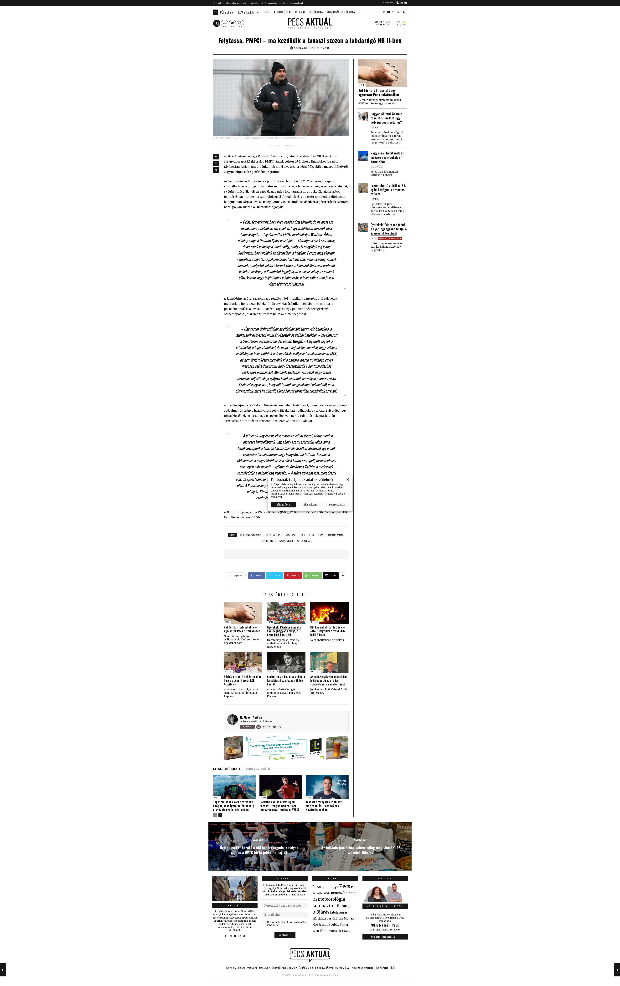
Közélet (270, 12)
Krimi (227, 622)
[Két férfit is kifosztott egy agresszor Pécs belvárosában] (243, 613)
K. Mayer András (251, 717)
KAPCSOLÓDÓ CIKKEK (227, 769)
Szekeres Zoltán (335, 535)
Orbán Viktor (339, 924)
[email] (393, 12)
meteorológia (331, 899)
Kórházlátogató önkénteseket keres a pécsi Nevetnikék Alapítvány (242, 680)
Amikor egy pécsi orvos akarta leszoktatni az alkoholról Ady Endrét (286, 680)
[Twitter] (216, 163)
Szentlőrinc (268, 541)
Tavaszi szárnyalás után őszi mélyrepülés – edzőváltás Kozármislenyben (324, 806)
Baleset (314, 622)
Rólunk (235, 905)
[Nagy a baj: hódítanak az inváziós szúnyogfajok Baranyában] (363, 156)
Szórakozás (318, 12)
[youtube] (388, 12)
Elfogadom (283, 504)
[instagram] (384, 12)
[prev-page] (215, 815)
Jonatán (378, 24)
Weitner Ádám (303, 541)
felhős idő (335, 930)
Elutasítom (310, 504)
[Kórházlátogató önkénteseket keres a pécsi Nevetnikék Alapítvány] (243, 662)
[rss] (398, 12)
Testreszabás (337, 504)
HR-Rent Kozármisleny (250, 535)
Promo (375, 127)
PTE (354, 887)
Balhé (281, 12)
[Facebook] (216, 156)
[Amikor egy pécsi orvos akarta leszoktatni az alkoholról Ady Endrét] (286, 662)
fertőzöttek (335, 918)
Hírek (270, 622)
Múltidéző (273, 671)
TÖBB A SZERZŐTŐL (258, 769)
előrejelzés (319, 918)
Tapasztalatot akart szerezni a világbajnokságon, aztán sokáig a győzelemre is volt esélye (233, 806)
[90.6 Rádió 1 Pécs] (385, 901)
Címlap (269, 146)
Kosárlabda (321, 924)
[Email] (258, 727)
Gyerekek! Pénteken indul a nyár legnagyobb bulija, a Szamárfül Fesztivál (284, 631)
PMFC (320, 535)
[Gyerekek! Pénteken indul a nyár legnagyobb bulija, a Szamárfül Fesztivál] (286, 613)
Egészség (315, 671)
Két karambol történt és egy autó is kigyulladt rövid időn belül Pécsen (328, 631)
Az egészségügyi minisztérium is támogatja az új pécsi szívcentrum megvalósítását (328, 680)
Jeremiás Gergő (273, 535)
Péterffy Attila (321, 893)
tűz (314, 899)
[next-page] (220, 815)
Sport (304, 12)
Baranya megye (325, 887)
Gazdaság (334, 12)
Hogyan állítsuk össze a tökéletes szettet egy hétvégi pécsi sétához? (386, 118)
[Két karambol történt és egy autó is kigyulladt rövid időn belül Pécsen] (329, 613)
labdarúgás (290, 535)
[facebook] (379, 12)
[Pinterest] (216, 170)
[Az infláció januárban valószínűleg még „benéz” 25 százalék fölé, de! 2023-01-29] (617, 969)
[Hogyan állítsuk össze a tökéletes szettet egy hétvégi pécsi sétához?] (363, 116)
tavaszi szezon (286, 541)
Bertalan (386, 24)
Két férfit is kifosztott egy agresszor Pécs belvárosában (242, 629)
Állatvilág (377, 166)
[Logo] (310, 955)
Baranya (344, 906)
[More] (343, 575)
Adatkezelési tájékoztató (322, 493)
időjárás (320, 912)
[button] (347, 479)
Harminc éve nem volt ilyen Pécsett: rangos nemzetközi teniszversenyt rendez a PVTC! (279, 806)
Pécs (311, 535)
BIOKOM (337, 893)
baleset (349, 893)
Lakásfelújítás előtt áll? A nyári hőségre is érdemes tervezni (388, 189)
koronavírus (324, 905)
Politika (292, 12)
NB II (303, 535)
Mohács (349, 918)
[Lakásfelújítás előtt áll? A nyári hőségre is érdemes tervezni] (363, 188)
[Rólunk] (235, 888)
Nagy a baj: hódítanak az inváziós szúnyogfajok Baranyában (387, 157)
